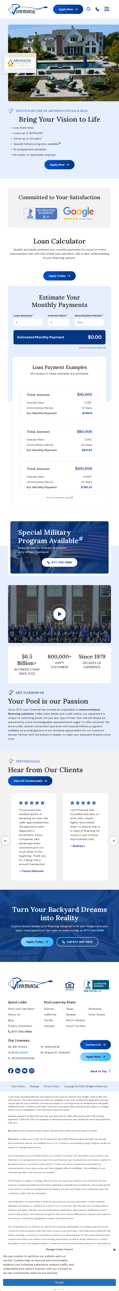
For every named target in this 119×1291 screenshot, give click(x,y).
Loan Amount (23, 315)
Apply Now (66, 9)
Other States (96, 1014)
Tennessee (94, 1009)
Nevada (71, 1014)
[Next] (113, 841)
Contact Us (93, 1045)
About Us (14, 1014)
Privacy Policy (51, 1086)
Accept (59, 1282)
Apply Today (57, 276)
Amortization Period (89, 315)
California (50, 1014)
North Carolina (75, 1020)
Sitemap (34, 1086)
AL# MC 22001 (18, 1052)
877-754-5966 (62, 562)
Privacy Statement (20, 1026)
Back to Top (99, 1071)
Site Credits (18, 1086)
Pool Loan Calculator (21, 1009)
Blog (11, 1020)
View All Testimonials (27, 781)
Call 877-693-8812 (80, 942)
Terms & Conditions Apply (90, 348)
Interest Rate (58, 315)
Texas (69, 1009)
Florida (48, 1020)
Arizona (49, 1009)
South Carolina (75, 1026)
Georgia (49, 1026)
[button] (114, 1249)
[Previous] (6, 841)
